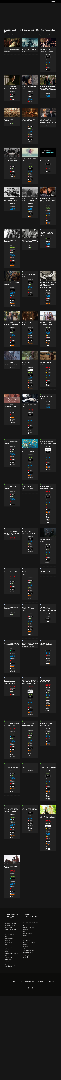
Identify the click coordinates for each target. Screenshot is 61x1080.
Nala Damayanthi (27, 933)
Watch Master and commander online (48, 766)
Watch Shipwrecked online (27, 573)
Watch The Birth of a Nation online (48, 442)
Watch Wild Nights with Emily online (47, 200)
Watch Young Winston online (46, 50)
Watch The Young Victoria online (11, 724)
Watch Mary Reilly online (48, 540)
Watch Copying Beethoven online (29, 808)
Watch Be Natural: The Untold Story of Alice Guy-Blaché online (48, 285)
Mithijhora (25, 929)
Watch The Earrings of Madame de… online (48, 609)
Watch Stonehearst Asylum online (10, 682)
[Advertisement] (30, 17)
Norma (6, 951)
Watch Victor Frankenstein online (28, 725)
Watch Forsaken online (11, 442)
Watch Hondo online (10, 241)
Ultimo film (7, 961)
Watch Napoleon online (29, 50)
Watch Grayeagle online (11, 608)
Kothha (25, 944)
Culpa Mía (7, 950)
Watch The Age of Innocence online (11, 644)
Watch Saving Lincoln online (10, 159)
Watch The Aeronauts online (11, 363)
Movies (32, 5)
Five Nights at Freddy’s (10, 964)
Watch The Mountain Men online (28, 609)
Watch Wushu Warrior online (10, 87)
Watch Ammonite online (29, 159)
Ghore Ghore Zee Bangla (29, 942)
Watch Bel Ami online (10, 487)
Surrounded (7, 946)
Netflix (13, 5)
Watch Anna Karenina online (46, 681)
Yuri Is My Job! (26, 956)
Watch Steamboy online (29, 275)
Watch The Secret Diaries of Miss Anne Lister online (48, 88)
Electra (25, 937)
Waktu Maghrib (8, 959)
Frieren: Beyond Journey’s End (30, 922)
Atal (24, 931)
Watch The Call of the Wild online (12, 323)
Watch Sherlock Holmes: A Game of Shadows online (30, 682)
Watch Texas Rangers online (46, 487)
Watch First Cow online (11, 283)
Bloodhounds (26, 939)
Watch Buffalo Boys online (28, 119)
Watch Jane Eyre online (29, 87)
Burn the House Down (28, 927)
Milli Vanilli (7, 940)
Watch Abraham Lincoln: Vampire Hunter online (11, 809)
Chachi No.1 (26, 957)
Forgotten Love (8, 942)
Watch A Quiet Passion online (46, 724)
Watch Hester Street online (46, 644)
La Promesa (26, 946)
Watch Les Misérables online (29, 532)
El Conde (7, 944)
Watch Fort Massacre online (11, 199)
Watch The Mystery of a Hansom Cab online (48, 120)
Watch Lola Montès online (46, 572)
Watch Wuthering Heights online (29, 199)
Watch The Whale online (29, 766)
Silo (24, 926)
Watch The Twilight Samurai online (29, 488)
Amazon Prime (25, 5)
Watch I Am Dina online (46, 397)
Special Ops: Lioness (28, 941)
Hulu (18, 5)
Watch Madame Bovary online (10, 572)
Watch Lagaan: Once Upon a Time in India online (11, 533)
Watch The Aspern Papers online (12, 405)
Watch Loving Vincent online (28, 450)
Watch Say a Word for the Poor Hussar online (30, 645)
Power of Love (8, 957)
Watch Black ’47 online (29, 405)
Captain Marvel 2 (9, 933)
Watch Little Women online (46, 323)
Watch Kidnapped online (11, 50)
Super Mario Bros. (9, 938)
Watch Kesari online (10, 119)
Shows (38, 5)
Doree (24, 954)
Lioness (25, 924)
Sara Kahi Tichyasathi (28, 950)
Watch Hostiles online (11, 866)
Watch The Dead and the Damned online (47, 234)
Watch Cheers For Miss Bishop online (30, 241)
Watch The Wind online (47, 363)
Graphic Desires (8, 927)
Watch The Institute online (11, 766)
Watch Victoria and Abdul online (47, 816)
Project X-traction (9, 948)
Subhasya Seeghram (28, 952)
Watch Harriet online (28, 363)
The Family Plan (8, 966)
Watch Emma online (27, 323)
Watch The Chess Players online (47, 159)
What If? (7, 963)
